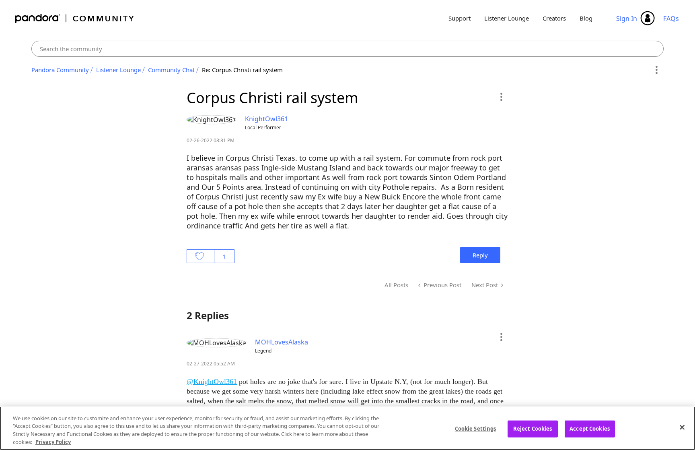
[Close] (682, 427)
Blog (586, 18)
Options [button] (656, 70)
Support (459, 18)
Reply (480, 255)
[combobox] (347, 49)
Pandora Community (75, 18)
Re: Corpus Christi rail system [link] (242, 70)
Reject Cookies (532, 428)
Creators (554, 18)
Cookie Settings (475, 428)
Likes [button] (200, 256)
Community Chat (171, 70)
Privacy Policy (53, 441)
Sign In (626, 18)
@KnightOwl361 (212, 381)
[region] (347, 428)
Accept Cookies (590, 428)
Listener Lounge (506, 18)
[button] (500, 96)
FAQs (671, 18)
